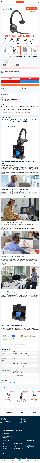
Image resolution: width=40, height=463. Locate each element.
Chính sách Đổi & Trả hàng (19, 448)
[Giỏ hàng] (38, 2)
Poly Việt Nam (6, 120)
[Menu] (1, 2)
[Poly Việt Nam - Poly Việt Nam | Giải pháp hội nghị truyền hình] (20, 2)
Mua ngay (29, 78)
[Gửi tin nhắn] (12, 460)
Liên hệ (16, 451)
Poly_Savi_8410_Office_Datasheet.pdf (9, 382)
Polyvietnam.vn (4, 344)
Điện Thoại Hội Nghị (5, 446)
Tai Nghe (3, 443)
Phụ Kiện (3, 451)
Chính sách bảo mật (18, 446)
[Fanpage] (28, 460)
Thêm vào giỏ (10, 78)
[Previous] (3, 26)
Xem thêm (20, 114)
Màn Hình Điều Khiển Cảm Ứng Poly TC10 (12, 405)
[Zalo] (4, 460)
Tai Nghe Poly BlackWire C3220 (25, 405)
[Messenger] (36, 460)
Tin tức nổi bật (17, 450)
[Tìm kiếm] (37, 2)
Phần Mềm (3, 450)
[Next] (37, 26)
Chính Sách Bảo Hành (18, 443)
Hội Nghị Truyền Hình (5, 448)
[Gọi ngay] (20, 460)
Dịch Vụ (3, 453)
